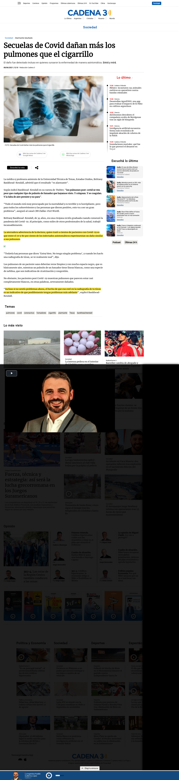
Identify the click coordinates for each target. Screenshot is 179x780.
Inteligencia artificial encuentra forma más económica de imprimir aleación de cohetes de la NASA (125, 132)
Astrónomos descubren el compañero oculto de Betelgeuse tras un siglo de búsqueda (125, 117)
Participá (156, 3)
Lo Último (67, 18)
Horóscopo (111, 3)
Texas (72, 313)
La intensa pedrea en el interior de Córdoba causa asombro (81, 363)
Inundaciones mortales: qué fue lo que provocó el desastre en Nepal (125, 146)
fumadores (41, 313)
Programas (54, 3)
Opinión (44, 3)
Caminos (35, 3)
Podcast (117, 242)
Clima (103, 3)
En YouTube (93, 3)
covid (19, 313)
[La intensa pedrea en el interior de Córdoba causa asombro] (82, 343)
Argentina (77, 18)
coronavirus (29, 313)
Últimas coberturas (68, 3)
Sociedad (9, 38)
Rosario (101, 18)
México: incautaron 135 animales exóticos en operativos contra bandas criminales (125, 90)
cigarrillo (52, 313)
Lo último (124, 77)
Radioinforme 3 (111, 360)
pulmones (10, 313)
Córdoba (90, 18)
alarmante (62, 313)
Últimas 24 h (82, 3)
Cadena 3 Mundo (120, 85)
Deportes (26, 3)
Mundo (112, 18)
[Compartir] (36, 168)
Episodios (120, 177)
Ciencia (116, 99)
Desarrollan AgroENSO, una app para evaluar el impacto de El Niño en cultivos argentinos (126, 103)
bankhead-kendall (84, 313)
